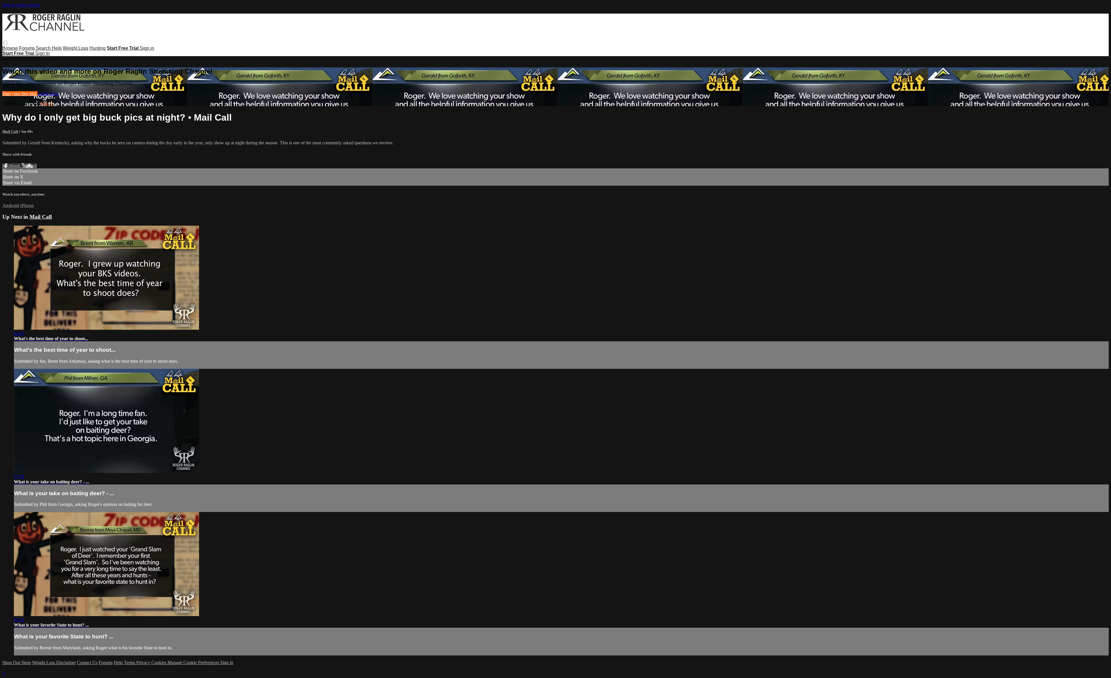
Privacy (143, 662)
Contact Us (87, 662)
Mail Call (10, 131)
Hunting (97, 48)
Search (44, 48)
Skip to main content (21, 4)
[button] (5, 43)
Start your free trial (20, 93)
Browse (10, 48)
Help (57, 48)
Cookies (159, 662)
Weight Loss (75, 48)
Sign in (147, 48)
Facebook (11, 165)
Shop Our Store (16, 662)
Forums (27, 48)
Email (31, 165)
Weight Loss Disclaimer (54, 662)
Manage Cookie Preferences (194, 662)
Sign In (42, 53)
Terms (130, 662)
